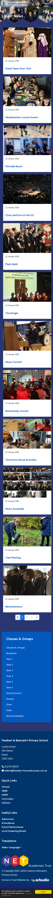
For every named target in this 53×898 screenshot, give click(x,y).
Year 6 (9, 687)
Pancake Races (13, 166)
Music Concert (13, 361)
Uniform (6, 802)
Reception (11, 653)
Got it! (43, 892)
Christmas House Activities (21, 459)
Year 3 (9, 670)
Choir (9, 704)
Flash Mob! (11, 264)
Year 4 (9, 676)
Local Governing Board (14, 831)
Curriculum (7, 798)
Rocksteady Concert (17, 410)
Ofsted (5, 787)
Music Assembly (14, 508)
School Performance (12, 827)
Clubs (9, 710)
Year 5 (9, 681)
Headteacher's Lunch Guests (21, 117)
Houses (10, 698)
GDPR (5, 794)
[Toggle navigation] (46, 5)
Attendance (8, 823)
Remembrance (13, 606)
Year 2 (9, 664)
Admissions (8, 819)
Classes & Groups (15, 647)
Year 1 (9, 659)
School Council (13, 693)
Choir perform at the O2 (19, 215)
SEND (4, 790)
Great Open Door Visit (18, 68)
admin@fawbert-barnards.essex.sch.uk (26, 770)
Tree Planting (13, 557)
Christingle (11, 313)
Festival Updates (15, 716)
